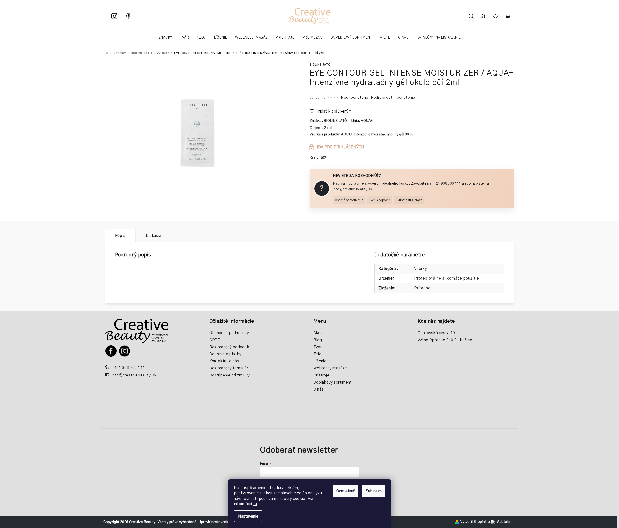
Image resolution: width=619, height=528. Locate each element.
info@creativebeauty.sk (352, 189)
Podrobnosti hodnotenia (393, 97)
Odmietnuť (345, 491)
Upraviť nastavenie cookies (220, 522)
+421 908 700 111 (446, 183)
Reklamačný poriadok (229, 347)
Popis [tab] (120, 236)
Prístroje (322, 375)
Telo (318, 354)
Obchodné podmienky (229, 333)
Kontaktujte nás (224, 361)
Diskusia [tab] (153, 236)
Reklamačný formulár (228, 368)
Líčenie (320, 361)
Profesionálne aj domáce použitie (446, 278)
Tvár (318, 347)
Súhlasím (374, 491)
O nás (319, 389)
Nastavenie (248, 516)
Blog (318, 340)
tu (255, 504)
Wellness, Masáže (330, 368)
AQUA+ (366, 121)
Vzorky (420, 269)
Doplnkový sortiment (333, 382)
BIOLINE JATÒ (320, 64)
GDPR (215, 340)
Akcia (319, 333)
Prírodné (422, 288)
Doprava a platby (225, 354)
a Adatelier (500, 522)
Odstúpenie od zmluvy (229, 375)
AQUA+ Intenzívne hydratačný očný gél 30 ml (377, 134)
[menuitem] (165, 37)
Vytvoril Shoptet (473, 522)
